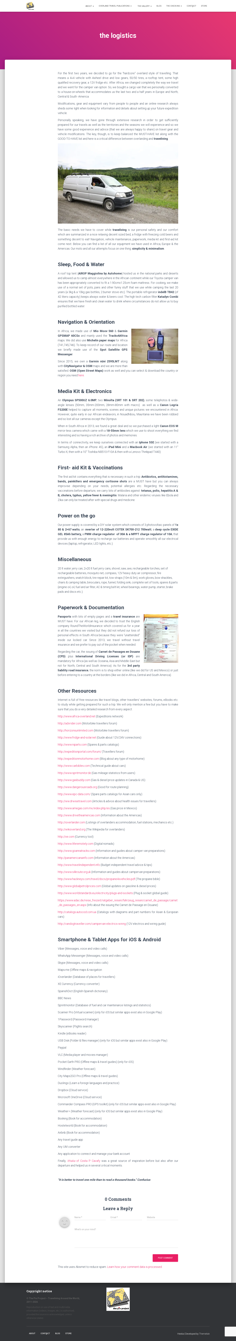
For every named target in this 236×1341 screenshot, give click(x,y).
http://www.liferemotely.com (75, 843)
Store (204, 6)
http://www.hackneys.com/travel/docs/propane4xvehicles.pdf (96, 879)
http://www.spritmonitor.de (74, 773)
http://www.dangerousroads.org (77, 787)
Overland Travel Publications (114, 6)
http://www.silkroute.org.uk (74, 872)
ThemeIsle (204, 1333)
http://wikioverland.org (71, 829)
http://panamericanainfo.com (75, 857)
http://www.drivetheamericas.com (79, 815)
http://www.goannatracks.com (76, 850)
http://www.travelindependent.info (79, 865)
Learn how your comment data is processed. (134, 1266)
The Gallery (143, 6)
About (88, 6)
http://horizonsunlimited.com (75, 730)
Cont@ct (191, 6)
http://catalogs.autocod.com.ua (77, 912)
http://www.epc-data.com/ (74, 794)
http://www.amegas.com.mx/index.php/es (84, 808)
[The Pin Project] (30, 6)
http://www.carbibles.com (74, 765)
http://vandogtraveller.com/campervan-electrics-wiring (92, 923)
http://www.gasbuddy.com (74, 780)
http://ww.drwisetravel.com (75, 801)
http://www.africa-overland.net (76, 716)
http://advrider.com (69, 723)
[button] (93, 6)
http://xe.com (66, 836)
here (81, 375)
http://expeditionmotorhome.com (78, 758)
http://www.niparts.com (72, 744)
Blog (159, 6)
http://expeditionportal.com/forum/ (79, 751)
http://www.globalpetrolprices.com (79, 886)
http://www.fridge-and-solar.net (77, 737)
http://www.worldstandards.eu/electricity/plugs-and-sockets (95, 893)
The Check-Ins (173, 6)
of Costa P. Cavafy (84, 1160)
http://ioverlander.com (71, 822)
